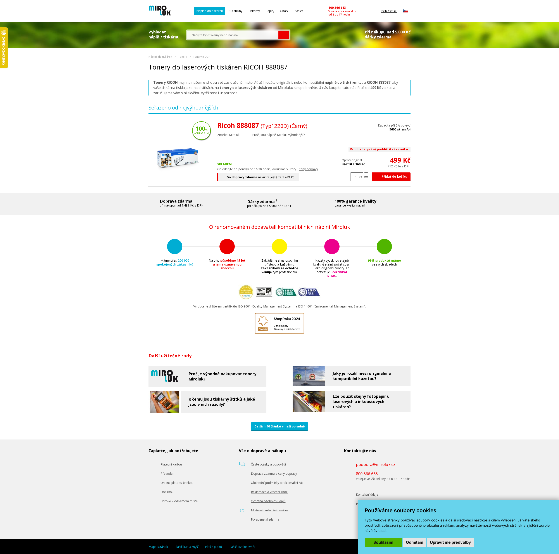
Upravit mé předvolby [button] (450, 542)
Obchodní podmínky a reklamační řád (277, 483)
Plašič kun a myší (186, 547)
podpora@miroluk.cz (375, 464)
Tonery (182, 57)
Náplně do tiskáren (209, 11)
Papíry (270, 11)
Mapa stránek (158, 547)
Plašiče (299, 11)
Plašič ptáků (213, 547)
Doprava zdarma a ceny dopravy (274, 473)
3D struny (235, 11)
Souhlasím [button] (383, 542)
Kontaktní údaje (367, 494)
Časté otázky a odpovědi (268, 464)
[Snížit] (366, 179)
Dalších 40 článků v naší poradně (279, 426)
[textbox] (232, 35)
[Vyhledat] (283, 35)
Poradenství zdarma (265, 519)
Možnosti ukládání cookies (269, 510)
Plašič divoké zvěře (242, 547)
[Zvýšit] (366, 174)
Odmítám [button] (414, 542)
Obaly (284, 11)
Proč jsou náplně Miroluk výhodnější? (278, 135)
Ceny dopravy (308, 169)
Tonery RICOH (201, 57)
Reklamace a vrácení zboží (269, 492)
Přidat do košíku (394, 176)
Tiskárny (254, 11)
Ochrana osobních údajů (268, 501)
